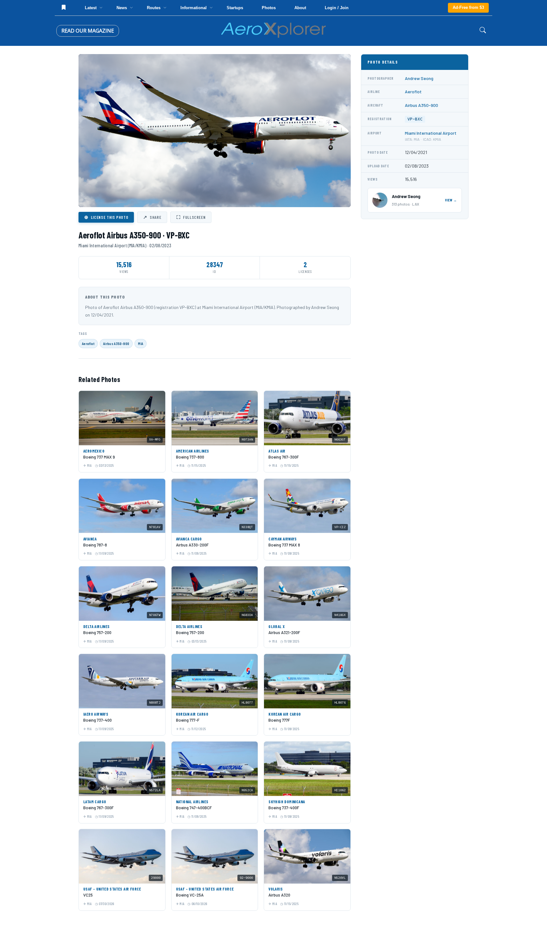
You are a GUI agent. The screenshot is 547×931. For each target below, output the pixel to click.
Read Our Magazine (87, 30)
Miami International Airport (430, 133)
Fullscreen (190, 217)
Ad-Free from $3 (468, 7)
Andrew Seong (419, 78)
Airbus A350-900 (116, 343)
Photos (269, 7)
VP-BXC (415, 119)
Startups (235, 7)
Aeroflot (88, 343)
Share (152, 217)
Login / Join (337, 7)
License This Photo (106, 217)
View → (451, 200)
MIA (140, 343)
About (300, 7)
